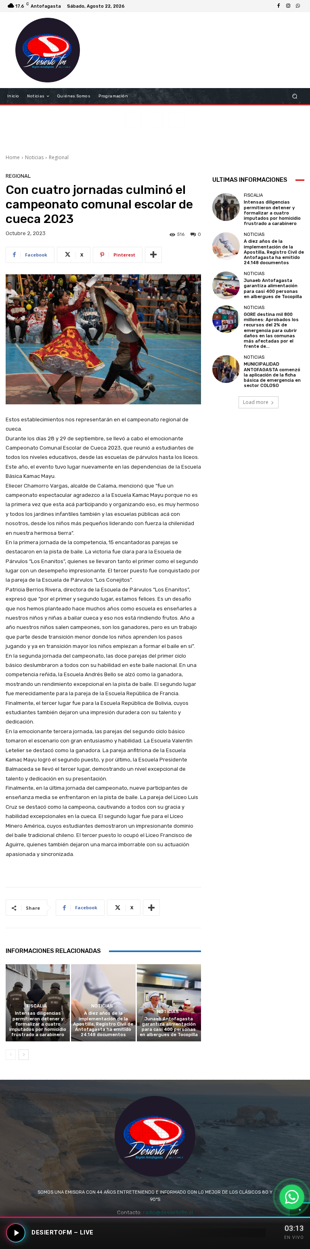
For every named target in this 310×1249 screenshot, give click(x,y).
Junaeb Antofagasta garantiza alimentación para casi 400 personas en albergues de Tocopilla (169, 1027)
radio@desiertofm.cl (168, 1212)
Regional (59, 157)
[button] (295, 96)
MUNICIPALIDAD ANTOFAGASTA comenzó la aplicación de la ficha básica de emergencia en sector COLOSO (272, 375)
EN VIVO (294, 1237)
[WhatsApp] (298, 6)
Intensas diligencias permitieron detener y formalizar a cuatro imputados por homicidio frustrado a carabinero (37, 1024)
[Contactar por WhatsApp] (292, 1197)
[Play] (15, 1233)
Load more (255, 402)
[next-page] (24, 1054)
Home (13, 157)
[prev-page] (11, 1054)
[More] (153, 255)
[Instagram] (288, 6)
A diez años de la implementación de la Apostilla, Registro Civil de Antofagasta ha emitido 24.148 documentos (103, 1024)
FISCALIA (37, 1006)
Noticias (34, 157)
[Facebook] (278, 6)
